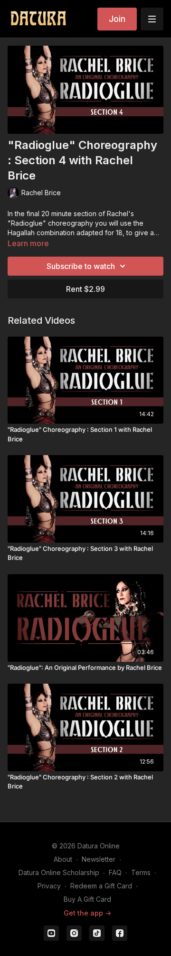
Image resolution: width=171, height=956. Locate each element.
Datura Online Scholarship (59, 872)
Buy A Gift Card (87, 899)
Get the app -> (87, 913)
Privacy (49, 886)
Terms (141, 872)
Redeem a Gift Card (101, 886)
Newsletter (98, 859)
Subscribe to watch (81, 266)
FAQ (115, 872)
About (63, 859)
